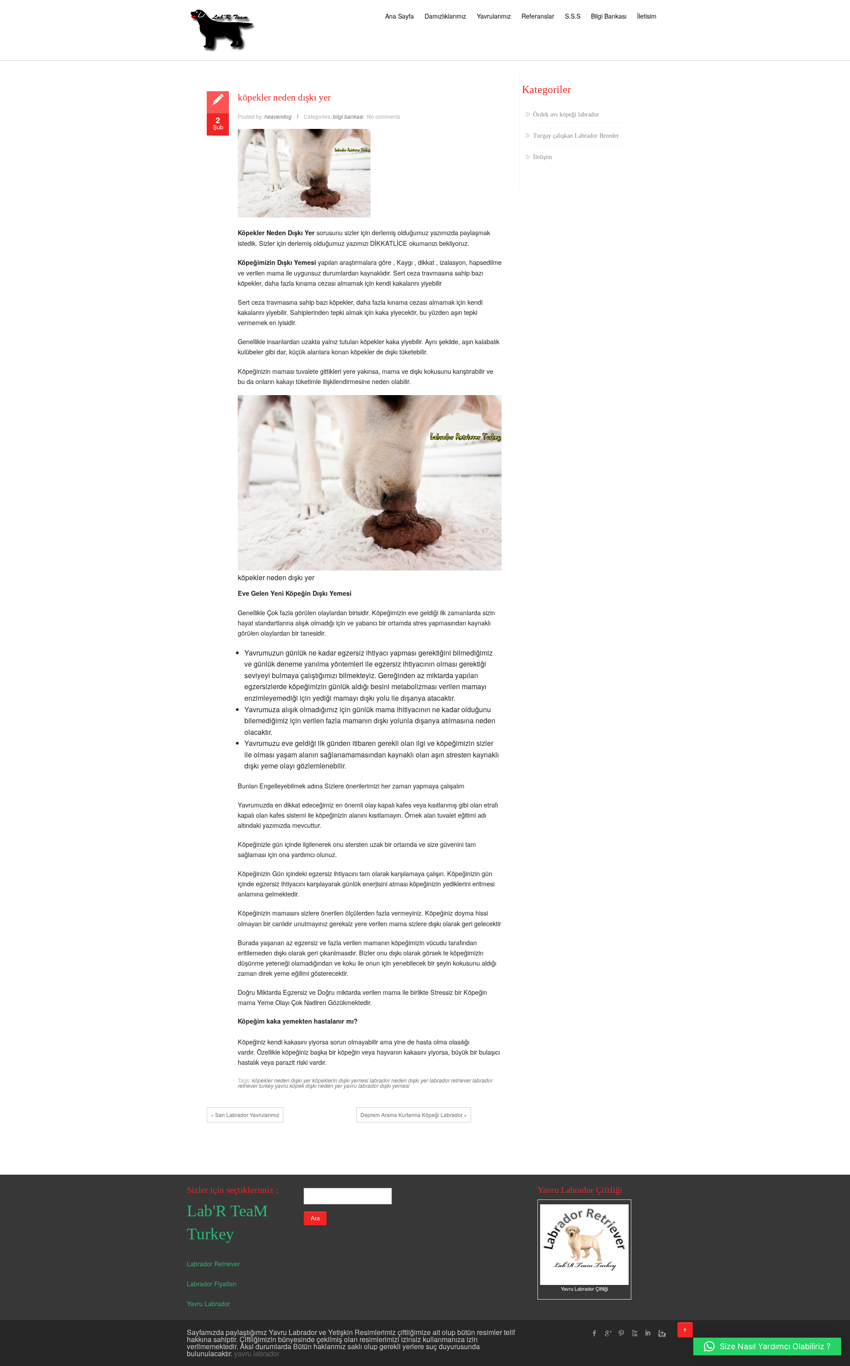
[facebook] (594, 1333)
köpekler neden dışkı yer (284, 97)
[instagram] (661, 1333)
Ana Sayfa (399, 16)
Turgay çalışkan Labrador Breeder (576, 135)
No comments (383, 116)
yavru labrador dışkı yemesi (377, 1085)
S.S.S (572, 16)
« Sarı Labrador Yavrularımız (245, 1114)
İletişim (542, 157)
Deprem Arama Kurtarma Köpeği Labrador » (413, 1114)
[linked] (647, 1333)
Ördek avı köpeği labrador (566, 114)
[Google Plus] (607, 1333)
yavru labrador (256, 1353)
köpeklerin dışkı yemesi (340, 1080)
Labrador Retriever (213, 1263)
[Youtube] (634, 1333)
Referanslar (538, 16)
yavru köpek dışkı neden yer (308, 1085)
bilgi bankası (348, 116)
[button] (767, 1346)
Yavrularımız (494, 16)
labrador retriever (450, 1080)
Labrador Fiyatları (211, 1283)
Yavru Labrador (208, 1303)
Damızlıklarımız (445, 16)
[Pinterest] (621, 1333)
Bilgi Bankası (608, 16)
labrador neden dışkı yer (399, 1080)
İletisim (647, 16)
